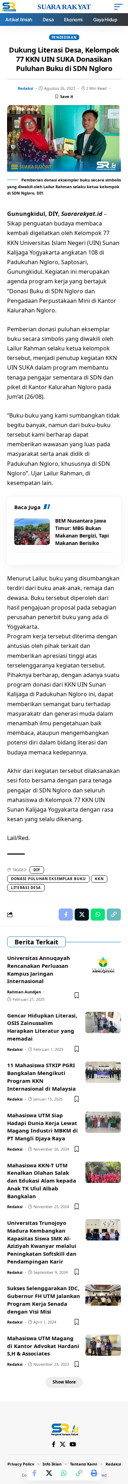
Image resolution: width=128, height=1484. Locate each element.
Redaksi (25, 88)
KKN (99, 878)
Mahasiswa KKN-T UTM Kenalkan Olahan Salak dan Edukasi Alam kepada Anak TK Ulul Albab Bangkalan (41, 1181)
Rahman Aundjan (24, 991)
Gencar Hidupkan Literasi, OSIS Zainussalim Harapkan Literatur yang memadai (42, 1027)
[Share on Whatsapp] (64, 1473)
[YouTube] (73, 1444)
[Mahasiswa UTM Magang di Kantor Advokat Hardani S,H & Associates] (103, 1345)
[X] (62, 1444)
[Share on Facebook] (34, 1473)
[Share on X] (49, 1473)
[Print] (93, 1473)
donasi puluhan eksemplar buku (48, 878)
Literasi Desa (26, 887)
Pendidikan (64, 37)
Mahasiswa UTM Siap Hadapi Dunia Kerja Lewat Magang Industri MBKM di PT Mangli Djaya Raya (42, 1127)
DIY (36, 869)
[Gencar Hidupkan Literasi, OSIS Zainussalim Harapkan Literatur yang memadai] (103, 1022)
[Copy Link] (78, 1473)
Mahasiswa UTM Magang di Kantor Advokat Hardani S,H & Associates (43, 1346)
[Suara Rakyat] (64, 1429)
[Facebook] (53, 1444)
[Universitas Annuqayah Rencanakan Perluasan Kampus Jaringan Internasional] (103, 965)
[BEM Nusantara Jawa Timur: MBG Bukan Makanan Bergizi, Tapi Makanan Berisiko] (32, 531)
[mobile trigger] (120, 7)
